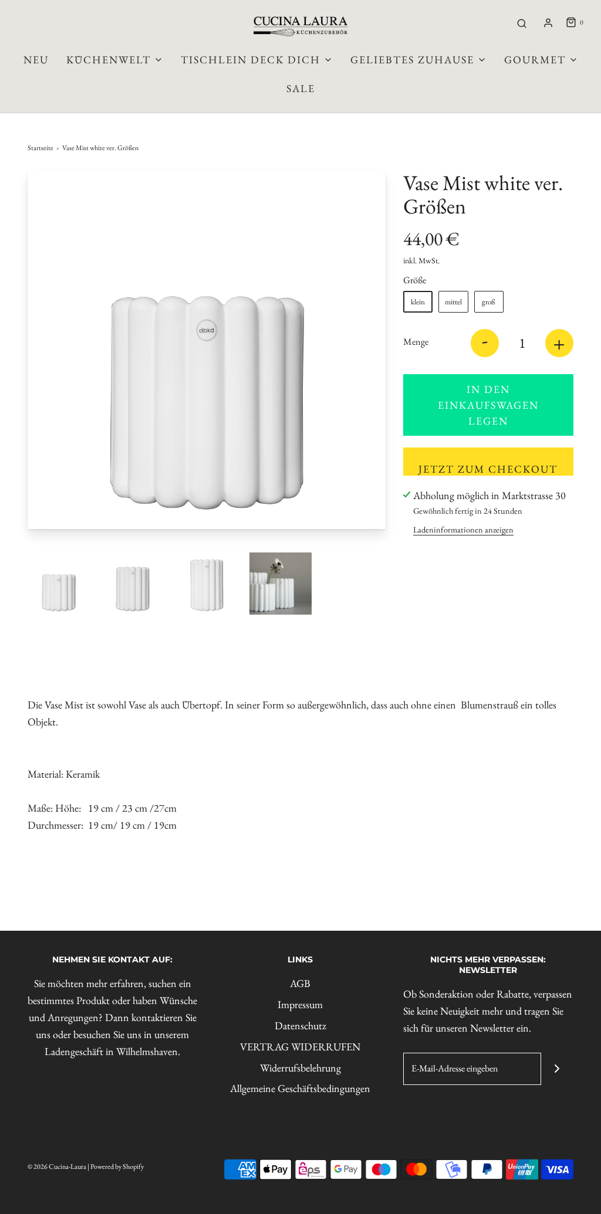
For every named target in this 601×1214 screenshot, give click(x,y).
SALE (300, 88)
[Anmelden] (548, 23)
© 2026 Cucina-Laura (57, 1166)
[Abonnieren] (557, 1069)
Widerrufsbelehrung (300, 1067)
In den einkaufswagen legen (488, 405)
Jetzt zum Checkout (488, 469)
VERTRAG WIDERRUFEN (300, 1046)
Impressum (300, 1004)
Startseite (40, 147)
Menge (415, 341)
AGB (300, 983)
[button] (59, 583)
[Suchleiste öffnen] (521, 22)
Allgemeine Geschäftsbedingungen (300, 1088)
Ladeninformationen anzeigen (463, 529)
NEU (36, 59)
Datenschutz (300, 1025)
